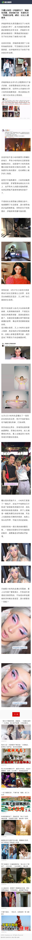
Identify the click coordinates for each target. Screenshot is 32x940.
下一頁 (16, 714)
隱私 (15, 937)
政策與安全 (8, 937)
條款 (13, 937)
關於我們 (3, 937)
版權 (18, 937)
